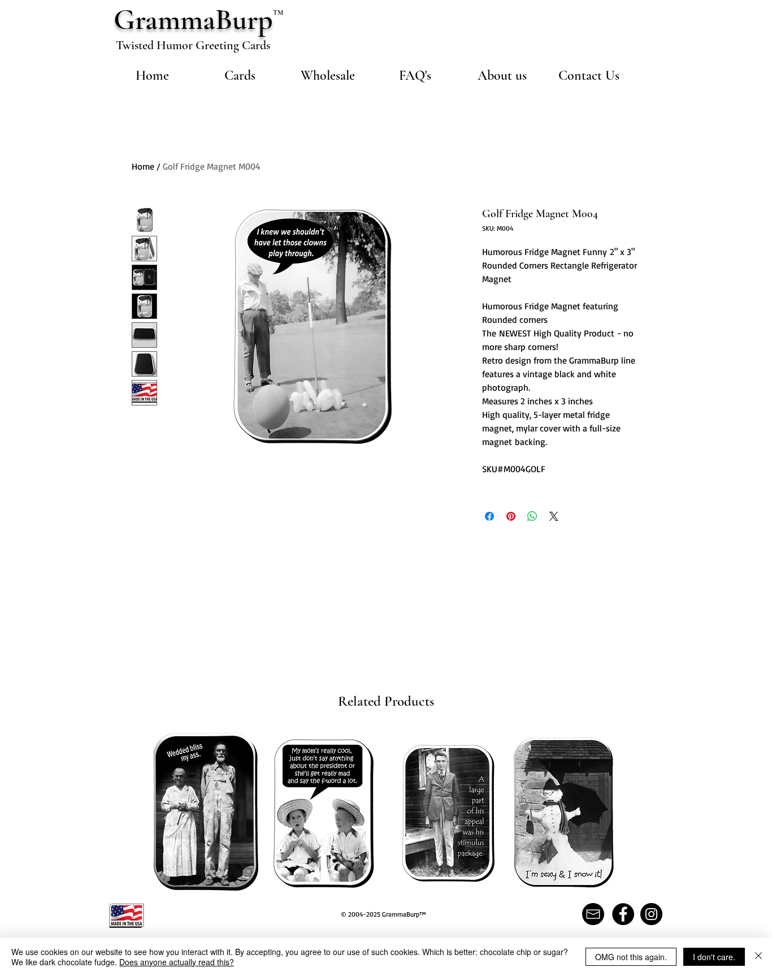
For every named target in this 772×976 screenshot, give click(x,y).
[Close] (758, 957)
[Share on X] (554, 516)
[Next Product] (635, 811)
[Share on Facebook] (489, 516)
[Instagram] (651, 914)
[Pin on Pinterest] (511, 516)
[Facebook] (623, 914)
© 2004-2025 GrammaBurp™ (383, 914)
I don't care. (714, 956)
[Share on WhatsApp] (532, 516)
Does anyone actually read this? (176, 962)
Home (143, 166)
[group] (385, 812)
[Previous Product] (136, 811)
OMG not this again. (631, 956)
